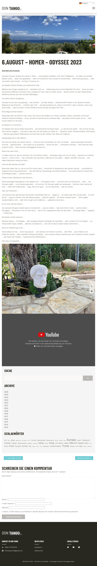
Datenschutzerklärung (52, 344)
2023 (6, 400)
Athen (13, 440)
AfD (5, 440)
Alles (8, 440)
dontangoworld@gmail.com (14, 551)
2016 (6, 419)
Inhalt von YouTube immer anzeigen (49, 346)
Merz (87, 443)
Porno (6, 446)
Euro (64, 440)
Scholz (25, 446)
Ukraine (72, 446)
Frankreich (86, 440)
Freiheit (7, 443)
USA (77, 446)
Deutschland (50, 440)
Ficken (79, 440)
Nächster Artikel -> (84, 458)
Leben (66, 443)
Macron (73, 443)
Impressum (38, 547)
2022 (6, 403)
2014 (6, 425)
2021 (6, 405)
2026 (6, 392)
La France (59, 443)
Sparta (33, 446)
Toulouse (46, 446)
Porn (91, 443)
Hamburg (35, 443)
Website (5, 508)
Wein (81, 446)
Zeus (85, 446)
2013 (6, 427)
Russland (18, 446)
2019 (6, 411)
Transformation (55, 446)
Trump (65, 446)
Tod (41, 446)
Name (5, 500)
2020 (6, 408)
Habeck (29, 443)
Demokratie (41, 440)
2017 (6, 416)
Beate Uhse (18, 440)
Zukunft (89, 446)
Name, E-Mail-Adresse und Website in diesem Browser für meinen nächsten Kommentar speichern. (41, 512)
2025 (6, 395)
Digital (61, 440)
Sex (30, 446)
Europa (71, 440)
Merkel (81, 443)
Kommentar (7, 476)
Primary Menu (94, 8)
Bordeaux (24, 440)
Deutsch (85, 3)
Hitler (46, 443)
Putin (11, 446)
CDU (29, 440)
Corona (33, 440)
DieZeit (56, 440)
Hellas (41, 443)
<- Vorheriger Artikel (13, 458)
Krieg (51, 443)
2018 (6, 414)
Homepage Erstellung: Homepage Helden (62, 561)
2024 (6, 397)
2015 (6, 422)
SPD (37, 446)
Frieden (14, 443)
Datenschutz (39, 551)
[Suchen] (88, 378)
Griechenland (22, 443)
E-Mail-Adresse (8, 503)
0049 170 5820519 (11, 547)
